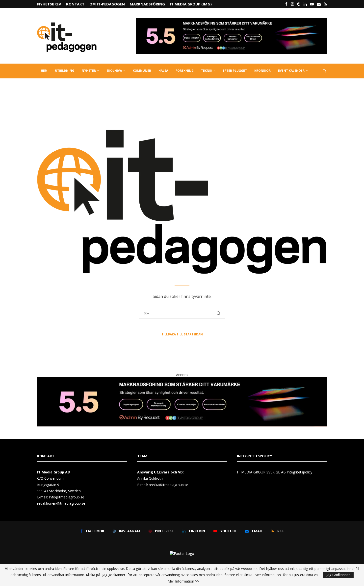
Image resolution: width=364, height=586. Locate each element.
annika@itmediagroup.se (168, 484)
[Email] (319, 4)
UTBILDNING (64, 71)
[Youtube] (312, 4)
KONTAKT (75, 3)
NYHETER (89, 71)
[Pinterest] (298, 4)
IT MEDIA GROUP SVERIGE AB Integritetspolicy (274, 472)
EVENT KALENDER (291, 71)
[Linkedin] (305, 4)
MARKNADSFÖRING (147, 3)
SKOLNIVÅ (114, 71)
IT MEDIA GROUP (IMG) (191, 3)
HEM (44, 71)
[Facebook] (286, 4)
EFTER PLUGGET (235, 71)
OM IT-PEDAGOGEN (107, 3)
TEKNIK (206, 71)
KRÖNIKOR (262, 71)
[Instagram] (292, 4)
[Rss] (325, 4)
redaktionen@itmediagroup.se (61, 503)
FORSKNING (185, 71)
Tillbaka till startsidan (182, 334)
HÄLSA (163, 71)
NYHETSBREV (49, 3)
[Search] (324, 71)
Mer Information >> (183, 581)
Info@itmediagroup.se (66, 497)
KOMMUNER (142, 71)
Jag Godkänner (338, 574)
